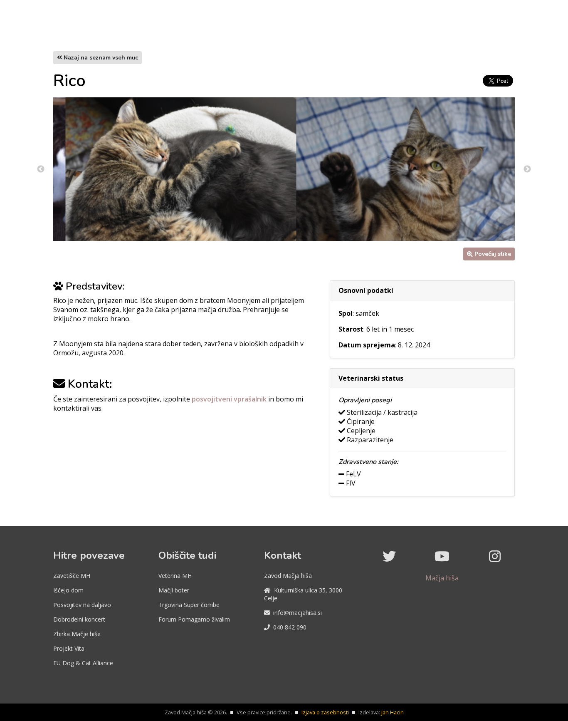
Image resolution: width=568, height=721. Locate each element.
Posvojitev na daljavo (82, 605)
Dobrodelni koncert (79, 619)
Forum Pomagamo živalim (194, 619)
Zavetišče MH (71, 576)
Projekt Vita (68, 648)
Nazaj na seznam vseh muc (100, 58)
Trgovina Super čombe (189, 605)
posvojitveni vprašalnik (230, 399)
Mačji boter (173, 590)
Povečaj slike (492, 254)
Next (527, 169)
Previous (41, 169)
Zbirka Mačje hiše (77, 634)
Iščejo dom (68, 590)
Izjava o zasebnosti (325, 712)
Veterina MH (175, 576)
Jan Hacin (392, 712)
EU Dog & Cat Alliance (83, 663)
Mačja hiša (442, 577)
